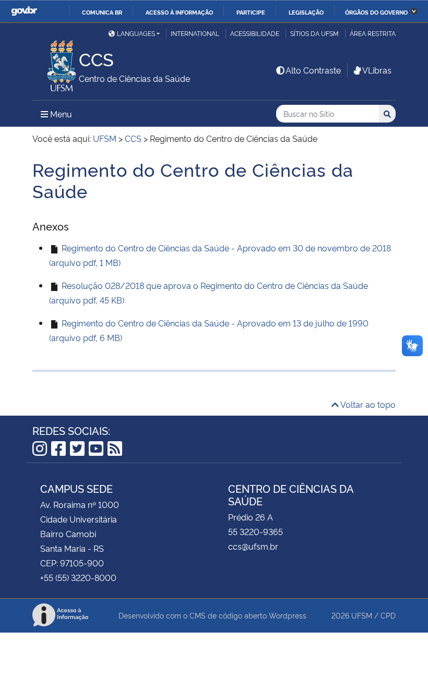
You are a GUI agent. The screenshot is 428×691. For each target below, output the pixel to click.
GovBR (24, 11)
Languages (136, 33)
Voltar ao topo (367, 404)
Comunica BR (102, 12)
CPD (388, 615)
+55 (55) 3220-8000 (78, 577)
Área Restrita (373, 33)
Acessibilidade (254, 33)
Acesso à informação (179, 12)
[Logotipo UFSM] (55, 63)
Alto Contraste (313, 70)
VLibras (376, 70)
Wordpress (287, 615)
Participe (250, 12)
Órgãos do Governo (376, 12)
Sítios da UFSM (314, 33)
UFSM (361, 615)
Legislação (306, 12)
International (195, 33)
